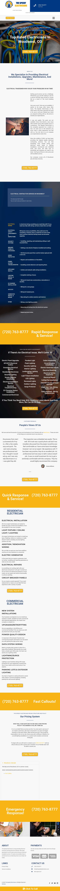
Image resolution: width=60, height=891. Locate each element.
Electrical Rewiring (49, 370)
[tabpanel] (36, 268)
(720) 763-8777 (42, 5)
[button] (3, 453)
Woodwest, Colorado (10, 763)
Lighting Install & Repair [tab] (11, 277)
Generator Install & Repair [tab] (11, 295)
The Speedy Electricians (10, 882)
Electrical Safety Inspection (49, 374)
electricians (47, 432)
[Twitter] (52, 883)
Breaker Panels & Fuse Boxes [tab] (11, 249)
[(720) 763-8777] (35, 5)
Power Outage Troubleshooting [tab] (13, 263)
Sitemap (4, 884)
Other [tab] (10, 302)
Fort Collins (8, 773)
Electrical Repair (49, 377)
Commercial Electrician (10, 395)
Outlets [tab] (10, 289)
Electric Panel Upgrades (10, 360)
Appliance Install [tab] (11, 270)
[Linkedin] (57, 883)
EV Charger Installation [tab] (12, 284)
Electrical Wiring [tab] (11, 224)
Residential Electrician (10, 372)
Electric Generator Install (49, 368)
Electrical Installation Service (10, 382)
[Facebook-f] (49, 883)
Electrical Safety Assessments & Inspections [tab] (12, 233)
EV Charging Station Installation (10, 391)
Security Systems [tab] (11, 242)
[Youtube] (55, 883)
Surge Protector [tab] (11, 256)
